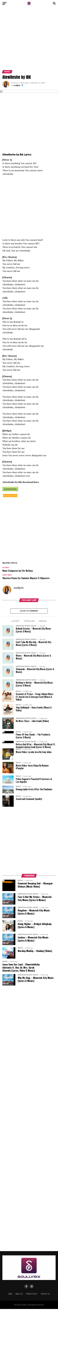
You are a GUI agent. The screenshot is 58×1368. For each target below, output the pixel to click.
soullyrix (16, 85)
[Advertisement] (29, 39)
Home (10, 1293)
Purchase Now (10, 495)
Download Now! (10, 489)
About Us (19, 1293)
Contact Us (45, 1293)
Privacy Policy (31, 1293)
